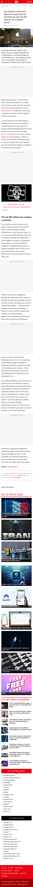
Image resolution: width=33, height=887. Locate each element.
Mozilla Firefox (8, 799)
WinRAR (6, 790)
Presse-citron (24, 881)
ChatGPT (6, 804)
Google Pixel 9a (8, 825)
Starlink (6, 851)
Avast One (7, 811)
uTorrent (6, 787)
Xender (6, 792)
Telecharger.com (22, 884)
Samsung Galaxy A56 (10, 844)
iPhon (14, 884)
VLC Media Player (9, 780)
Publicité (23, 873)
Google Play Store (9, 775)
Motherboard (6, 111)
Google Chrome (9, 795)
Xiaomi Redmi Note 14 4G (12, 854)
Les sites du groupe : (8, 881)
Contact (3, 868)
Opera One (7, 809)
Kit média (4, 876)
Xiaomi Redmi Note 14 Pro (12, 856)
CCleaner (6, 797)
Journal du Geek (6, 884)
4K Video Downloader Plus (12, 778)
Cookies (16, 870)
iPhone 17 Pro (8, 834)
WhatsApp (17, 477)
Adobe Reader (8, 785)
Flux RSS (10, 868)
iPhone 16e (7, 837)
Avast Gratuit (8, 802)
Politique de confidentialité (10, 873)
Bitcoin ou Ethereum (8, 134)
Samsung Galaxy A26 (10, 846)
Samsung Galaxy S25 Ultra (12, 842)
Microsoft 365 (8, 807)
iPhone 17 (7, 832)
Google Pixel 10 (8, 827)
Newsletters (19, 868)
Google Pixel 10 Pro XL (11, 830)
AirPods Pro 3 (8, 822)
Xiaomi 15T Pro (8, 858)
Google (19, 475)
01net (17, 881)
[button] (2, 1)
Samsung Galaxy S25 (10, 839)
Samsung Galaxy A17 (10, 849)
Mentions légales (6, 870)
